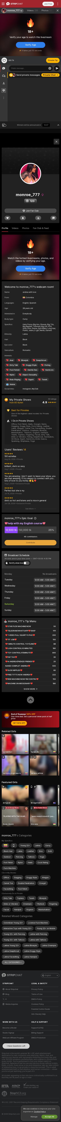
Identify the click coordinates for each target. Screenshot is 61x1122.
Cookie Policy (40, 1112)
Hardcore (49, 370)
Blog (7, 994)
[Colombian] (5, 845)
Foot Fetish (15, 370)
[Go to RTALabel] (5, 1086)
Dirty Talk (14, 365)
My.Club (35, 389)
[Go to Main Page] (18, 4)
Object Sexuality (29, 375)
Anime (12, 384)
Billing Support (37, 1033)
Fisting (47, 365)
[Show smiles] (49, 68)
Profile (5, 228)
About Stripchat (11, 989)
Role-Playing (15, 379)
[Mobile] (13, 845)
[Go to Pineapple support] (5, 1093)
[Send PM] (53, 218)
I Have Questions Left (16, 1046)
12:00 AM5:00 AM (44, 580)
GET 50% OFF (19, 723)
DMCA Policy (36, 999)
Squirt (31, 379)
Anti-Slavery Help (38, 1014)
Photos (47, 10)
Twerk (44, 379)
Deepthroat (41, 360)
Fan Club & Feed (41, 228)
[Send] (57, 68)
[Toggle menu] (3, 4)
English (48, 975)
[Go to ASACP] (16, 1086)
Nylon (12, 375)
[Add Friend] (38, 218)
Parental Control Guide (40, 1009)
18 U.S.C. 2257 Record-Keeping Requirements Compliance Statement (30, 1102)
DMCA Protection (38, 1038)
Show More (29, 689)
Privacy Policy (37, 989)
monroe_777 (9, 835)
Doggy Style (31, 365)
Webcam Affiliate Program (13, 1038)
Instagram (27, 389)
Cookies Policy (37, 1004)
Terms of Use (36, 994)
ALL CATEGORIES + (13, 962)
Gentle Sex (32, 370)
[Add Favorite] (4, 60)
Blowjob (24, 360)
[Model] (56, 141)
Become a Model (9, 1028)
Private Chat (49, 75)
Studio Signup (8, 1033)
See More (29, 509)
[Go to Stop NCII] (18, 1093)
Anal (11, 360)
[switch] (26, 563)
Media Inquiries (12, 1004)
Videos (32, 10)
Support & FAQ (37, 1028)
